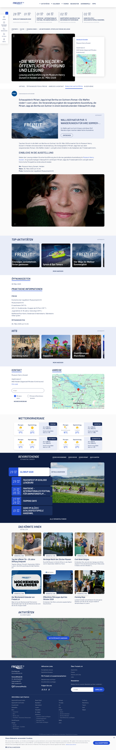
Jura (60, 722)
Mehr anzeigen (58, 271)
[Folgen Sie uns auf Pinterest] (49, 689)
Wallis (60, 720)
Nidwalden (14, 707)
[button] (47, 747)
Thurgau (61, 702)
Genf (83, 707)
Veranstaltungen (31, 29)
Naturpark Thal (40, 720)
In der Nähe (88, 86)
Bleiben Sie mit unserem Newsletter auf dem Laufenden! (86, 684)
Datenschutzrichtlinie (71, 744)
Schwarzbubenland (41, 718)
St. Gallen (37, 712)
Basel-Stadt (38, 700)
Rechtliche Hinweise (47, 672)
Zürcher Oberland (64, 715)
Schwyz (61, 700)
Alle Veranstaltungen (58, 519)
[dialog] (58, 743)
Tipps (94, 4)
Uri (59, 705)
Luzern (37, 707)
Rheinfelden (16, 728)
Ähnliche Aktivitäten (74, 86)
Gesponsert (98, 115)
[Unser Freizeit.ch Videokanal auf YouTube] (46, 689)
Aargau (14, 724)
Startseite (15, 29)
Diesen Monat (83, 457)
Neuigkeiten (74, 4)
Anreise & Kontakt (56, 86)
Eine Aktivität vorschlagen (48, 682)
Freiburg (84, 700)
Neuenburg (85, 702)
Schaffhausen (15, 720)
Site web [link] (15, 384)
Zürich (61, 712)
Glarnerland (38, 705)
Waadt (84, 709)
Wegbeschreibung (20, 401)
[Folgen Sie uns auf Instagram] (44, 689)
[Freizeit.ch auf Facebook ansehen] (42, 689)
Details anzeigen (58, 472)
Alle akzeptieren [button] (101, 743)
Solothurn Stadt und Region (43, 716)
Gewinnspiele (85, 4)
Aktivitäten (45, 4)
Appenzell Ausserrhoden (18, 700)
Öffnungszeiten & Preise (37, 86)
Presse (73, 672)
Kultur (22, 29)
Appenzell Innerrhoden (18, 702)
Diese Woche (72, 457)
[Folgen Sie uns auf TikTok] (47, 689)
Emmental (15, 712)
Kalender (56, 4)
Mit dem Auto (19, 396)
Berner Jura (16, 715)
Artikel (22, 86)
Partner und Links (76, 674)
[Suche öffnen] (101, 3)
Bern (14, 713)
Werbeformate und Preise (48, 679)
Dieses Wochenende (59, 457)
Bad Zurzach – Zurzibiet (19, 726)
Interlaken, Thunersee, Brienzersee (22, 717)
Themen (66, 4)
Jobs (72, 677)
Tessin (84, 705)
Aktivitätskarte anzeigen (58, 638)
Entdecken (67, 135)
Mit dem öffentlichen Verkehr (36, 396)
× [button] (114, 737)
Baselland (38, 702)
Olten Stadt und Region (42, 722)
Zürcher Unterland (64, 713)
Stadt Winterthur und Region (67, 717)
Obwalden (38, 709)
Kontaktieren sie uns (47, 670)
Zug (60, 707)
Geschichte (74, 670)
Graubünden (15, 705)
